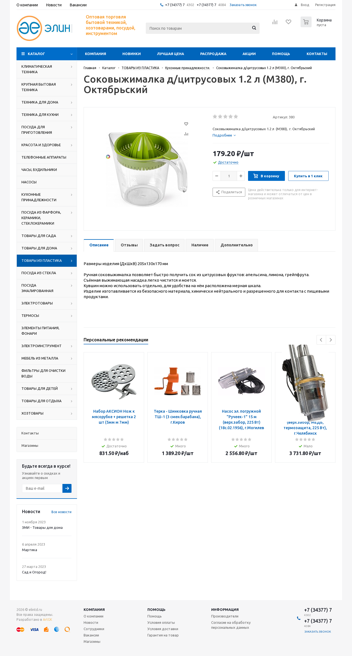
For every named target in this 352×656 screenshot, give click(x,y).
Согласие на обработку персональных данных (231, 624)
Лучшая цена (170, 54)
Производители (224, 616)
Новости (91, 622)
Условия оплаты (161, 622)
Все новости (61, 512)
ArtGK (47, 619)
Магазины (92, 641)
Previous (321, 339)
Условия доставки (162, 629)
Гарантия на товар (163, 635)
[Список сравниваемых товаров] (275, 23)
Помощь (281, 54)
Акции (249, 54)
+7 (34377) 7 (175, 5)
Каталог (36, 54)
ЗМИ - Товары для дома (42, 527)
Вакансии (91, 635)
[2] (220, 117)
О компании (93, 616)
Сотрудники (94, 629)
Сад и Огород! (34, 572)
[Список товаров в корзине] (317, 25)
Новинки (131, 54)
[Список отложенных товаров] (289, 23)
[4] (230, 117)
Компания (95, 54)
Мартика (29, 550)
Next (330, 339)
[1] (215, 117)
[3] (225, 117)
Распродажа (213, 54)
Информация (225, 609)
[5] (236, 117)
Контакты (317, 54)
